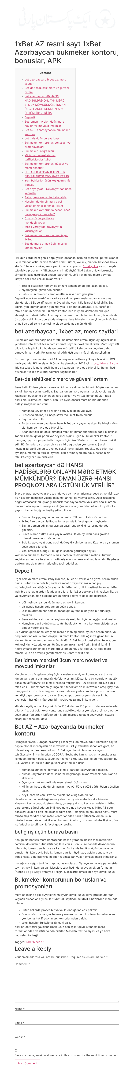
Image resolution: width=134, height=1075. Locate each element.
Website (20, 1037)
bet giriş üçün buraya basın (42, 138)
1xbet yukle (90, 266)
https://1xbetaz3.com (104, 363)
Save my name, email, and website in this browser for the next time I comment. (67, 1055)
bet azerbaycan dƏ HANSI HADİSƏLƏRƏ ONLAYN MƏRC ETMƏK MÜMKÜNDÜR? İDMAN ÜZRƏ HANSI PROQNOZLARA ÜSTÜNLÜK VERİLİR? (45, 105)
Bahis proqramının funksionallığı (45, 197)
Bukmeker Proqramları (39, 151)
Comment (22, 964)
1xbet (29, 942)
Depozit (30, 117)
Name (20, 1008)
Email (19, 1022)
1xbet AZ (38, 942)
